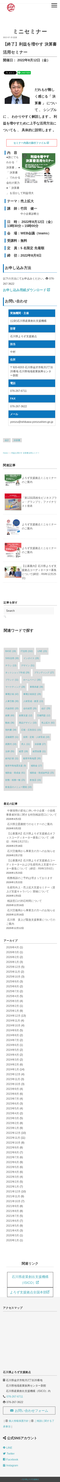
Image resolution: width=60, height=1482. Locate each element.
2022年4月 (12, 1172)
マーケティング (15, 687)
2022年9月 (12, 1147)
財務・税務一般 (15, 780)
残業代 (10, 744)
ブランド (11, 680)
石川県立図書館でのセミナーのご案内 (29, 824)
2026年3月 (12, 952)
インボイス (31, 658)
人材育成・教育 (33, 701)
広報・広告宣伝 (31, 730)
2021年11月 (13, 1196)
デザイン (27, 665)
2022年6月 (12, 1162)
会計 (7, 440)
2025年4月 (12, 996)
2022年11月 (13, 1137)
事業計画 (11, 694)
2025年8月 (12, 986)
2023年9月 (12, 1089)
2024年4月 (12, 1054)
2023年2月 (12, 1123)
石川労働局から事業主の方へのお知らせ (31, 851)
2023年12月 (13, 1074)
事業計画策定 (32, 694)
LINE (42, 651)
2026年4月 (12, 947)
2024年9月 (12, 1030)
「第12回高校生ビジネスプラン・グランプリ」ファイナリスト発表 (39, 501)
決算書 (17, 440)
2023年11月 (13, 1079)
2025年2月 (12, 1006)
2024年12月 (13, 1015)
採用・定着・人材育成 (36, 737)
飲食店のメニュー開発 (18, 787)
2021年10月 (13, 1201)
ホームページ (32, 680)
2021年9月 (12, 1206)
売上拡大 (47, 722)
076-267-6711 (14, 1396)
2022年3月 (12, 1176)
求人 (25, 744)
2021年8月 (12, 1211)
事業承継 (36, 687)
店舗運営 (11, 737)
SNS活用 (12, 658)
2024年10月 (13, 1025)
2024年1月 (12, 1069)
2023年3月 (12, 1118)
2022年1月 (12, 1186)
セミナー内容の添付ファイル (30, 142)
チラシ (10, 665)
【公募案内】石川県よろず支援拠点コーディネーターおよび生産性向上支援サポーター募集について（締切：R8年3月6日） (31, 864)
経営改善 (39, 751)
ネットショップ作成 (17, 672)
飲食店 (35, 780)
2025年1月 (12, 1010)
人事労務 (11, 701)
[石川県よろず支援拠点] (11, 4)
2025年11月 (13, 971)
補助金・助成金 (15, 772)
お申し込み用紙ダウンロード (24, 290)
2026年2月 (12, 957)
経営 (23, 751)
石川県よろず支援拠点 (30, 1479)
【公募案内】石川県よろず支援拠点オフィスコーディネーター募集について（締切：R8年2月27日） (30, 837)
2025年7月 (12, 991)
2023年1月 (12, 1128)
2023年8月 (12, 1093)
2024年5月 (12, 1049)
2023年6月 (12, 1103)
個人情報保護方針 (19, 1420)
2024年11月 (13, 1020)
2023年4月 (12, 1113)
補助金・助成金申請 (42, 772)
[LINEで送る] (24, 72)
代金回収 (11, 708)
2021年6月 (12, 1220)
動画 (9, 722)
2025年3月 (12, 1001)
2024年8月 (12, 1035)
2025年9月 (12, 981)
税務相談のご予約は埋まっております (29, 878)
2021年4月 (12, 1230)
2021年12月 (13, 1191)
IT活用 (27, 651)
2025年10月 (13, 976)
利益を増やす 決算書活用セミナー (25, 453)
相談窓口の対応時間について (24, 900)
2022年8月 (12, 1152)
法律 (9, 751)
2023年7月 (12, 1098)
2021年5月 (12, 1225)
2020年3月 (12, 1235)
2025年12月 (13, 966)
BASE (10, 651)
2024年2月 (12, 1064)
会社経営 (29, 708)
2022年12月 (13, 1132)
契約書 (10, 730)
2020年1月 (12, 1240)
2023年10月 (13, 1084)
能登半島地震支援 (15, 765)
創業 (9, 715)
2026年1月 (12, 962)
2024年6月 (12, 1045)
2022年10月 (13, 1142)
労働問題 (43, 715)
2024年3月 (12, 1059)
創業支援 (25, 715)
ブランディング (44, 672)
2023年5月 (12, 1108)
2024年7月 (12, 1040)
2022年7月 (12, 1157)
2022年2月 (12, 1181)
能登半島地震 (32, 758)
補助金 (36, 765)
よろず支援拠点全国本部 (28, 1292)
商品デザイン (27, 722)
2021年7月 (12, 1215)
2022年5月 (12, 1167)
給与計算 (11, 758)
